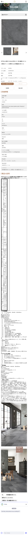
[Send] (26, 532)
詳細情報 (7, 88)
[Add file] (2, 532)
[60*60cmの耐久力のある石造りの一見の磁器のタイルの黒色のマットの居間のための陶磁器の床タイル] (14, 32)
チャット (20, 83)
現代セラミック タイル (7, 497)
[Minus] (26, 504)
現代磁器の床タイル (11, 494)
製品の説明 (21, 88)
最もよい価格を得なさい (7, 83)
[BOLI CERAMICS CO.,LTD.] (14, 2)
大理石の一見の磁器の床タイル (9, 500)
